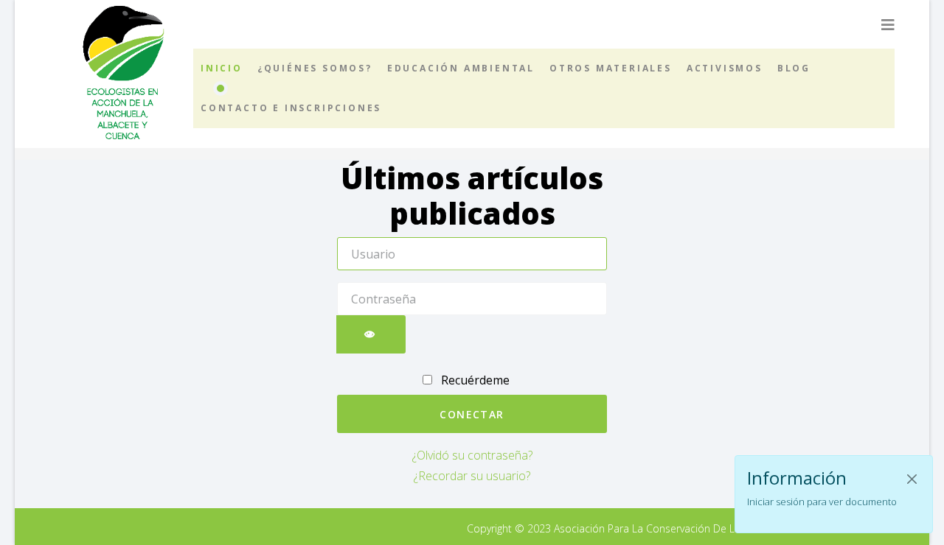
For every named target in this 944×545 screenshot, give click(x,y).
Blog (794, 68)
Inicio (222, 68)
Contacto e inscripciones (291, 108)
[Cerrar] (912, 479)
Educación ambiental (461, 68)
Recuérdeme (474, 380)
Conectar (472, 414)
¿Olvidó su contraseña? (472, 455)
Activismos (725, 68)
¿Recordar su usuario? (472, 476)
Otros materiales (610, 68)
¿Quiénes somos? (314, 68)
